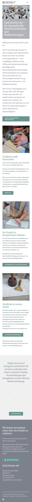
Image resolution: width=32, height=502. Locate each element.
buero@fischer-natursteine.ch (12, 480)
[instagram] (3, 499)
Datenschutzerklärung (21, 496)
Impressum (12, 496)
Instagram (8, 366)
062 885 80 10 (9, 477)
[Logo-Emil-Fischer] (8, 2)
